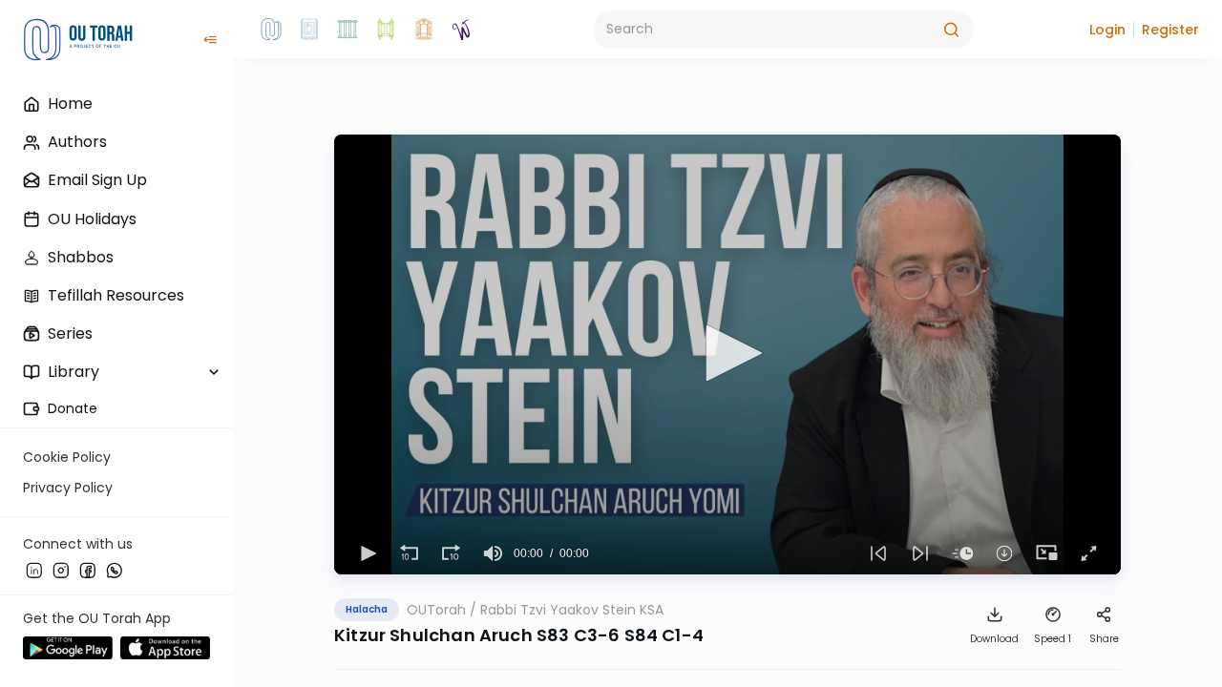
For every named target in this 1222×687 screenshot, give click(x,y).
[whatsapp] (114, 569)
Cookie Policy (67, 457)
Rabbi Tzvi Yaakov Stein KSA (572, 609)
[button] (1107, 29)
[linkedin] (34, 569)
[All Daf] (424, 29)
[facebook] (87, 569)
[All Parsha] (385, 29)
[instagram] (61, 569)
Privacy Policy (68, 487)
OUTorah (436, 609)
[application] (727, 354)
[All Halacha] (347, 29)
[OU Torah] (271, 29)
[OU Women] (462, 29)
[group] (493, 553)
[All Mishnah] (309, 29)
